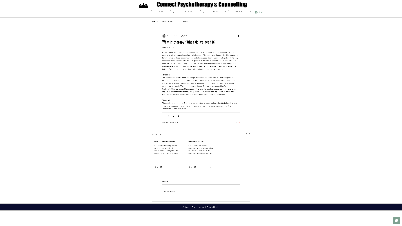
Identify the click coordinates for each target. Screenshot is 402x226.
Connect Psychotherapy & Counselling (202, 4)
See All (248, 134)
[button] (248, 21)
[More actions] (238, 36)
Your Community (183, 22)
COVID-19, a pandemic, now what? (164, 142)
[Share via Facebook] (163, 116)
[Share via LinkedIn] (174, 116)
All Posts (155, 22)
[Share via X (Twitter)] (168, 116)
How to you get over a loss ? (196, 142)
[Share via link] (179, 116)
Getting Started (167, 22)
